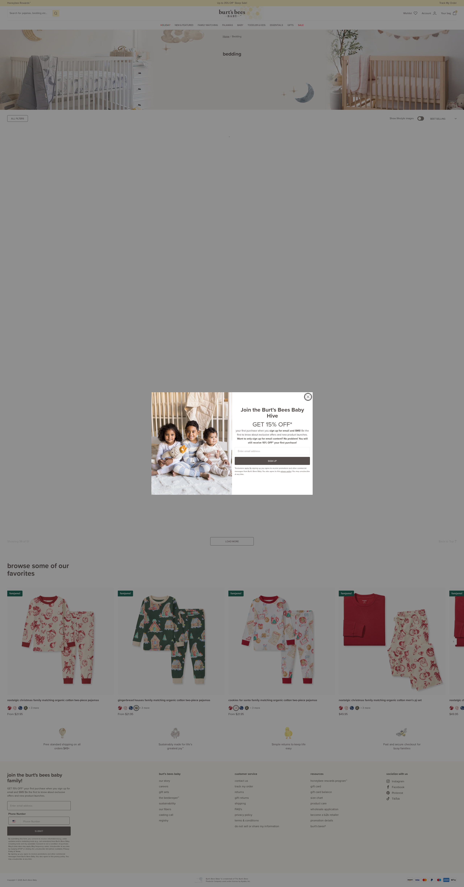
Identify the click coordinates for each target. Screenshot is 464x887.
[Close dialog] (308, 397)
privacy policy (286, 471)
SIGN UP (272, 461)
